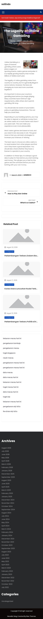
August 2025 (6, 480)
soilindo (6, 4)
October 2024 (7, 506)
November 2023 (8, 542)
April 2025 (5, 487)
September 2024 (8, 509)
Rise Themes (31, 616)
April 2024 (5, 526)
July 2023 (5, 555)
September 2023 (8, 548)
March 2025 (6, 490)
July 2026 (5, 451)
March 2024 (6, 529)
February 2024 (7, 532)
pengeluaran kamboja (11, 343)
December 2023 (8, 539)
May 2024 (5, 522)
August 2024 (6, 513)
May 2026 (5, 457)
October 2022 (7, 584)
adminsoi (27, 175)
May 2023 (5, 561)
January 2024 (7, 535)
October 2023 (7, 545)
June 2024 (6, 519)
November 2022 (8, 581)
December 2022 (8, 577)
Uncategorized (9, 251)
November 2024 (8, 503)
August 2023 (6, 552)
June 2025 (6, 483)
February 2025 (7, 493)
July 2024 (5, 516)
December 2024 (8, 500)
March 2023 (6, 568)
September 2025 (8, 477)
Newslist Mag (12, 616)
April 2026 (5, 461)
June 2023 (5, 558)
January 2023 (7, 574)
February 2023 (7, 571)
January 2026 (7, 470)
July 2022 (5, 587)
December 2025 (8, 474)
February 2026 (7, 467)
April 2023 (5, 564)
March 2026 (6, 464)
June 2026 (6, 454)
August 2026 (6, 448)
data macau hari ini (10, 392)
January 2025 (7, 496)
